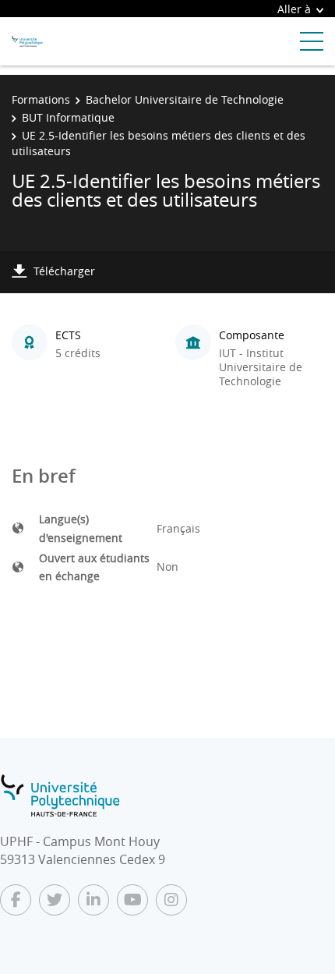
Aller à (294, 9)
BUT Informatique (68, 117)
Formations (41, 99)
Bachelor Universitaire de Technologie (185, 99)
